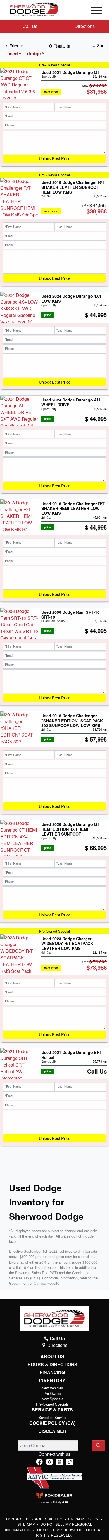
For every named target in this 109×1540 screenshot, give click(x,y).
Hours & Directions (52, 1364)
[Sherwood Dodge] (34, 8)
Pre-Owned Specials (52, 1404)
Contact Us (18, 1519)
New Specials (52, 1398)
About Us (52, 1356)
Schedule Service (52, 1417)
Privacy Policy (84, 1519)
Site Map (26, 1524)
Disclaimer (52, 1431)
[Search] (98, 1445)
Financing (52, 1372)
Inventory (52, 1380)
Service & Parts (52, 1409)
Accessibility (49, 1519)
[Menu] (96, 11)
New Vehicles (52, 1387)
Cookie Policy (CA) (52, 1423)
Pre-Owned (52, 1393)
